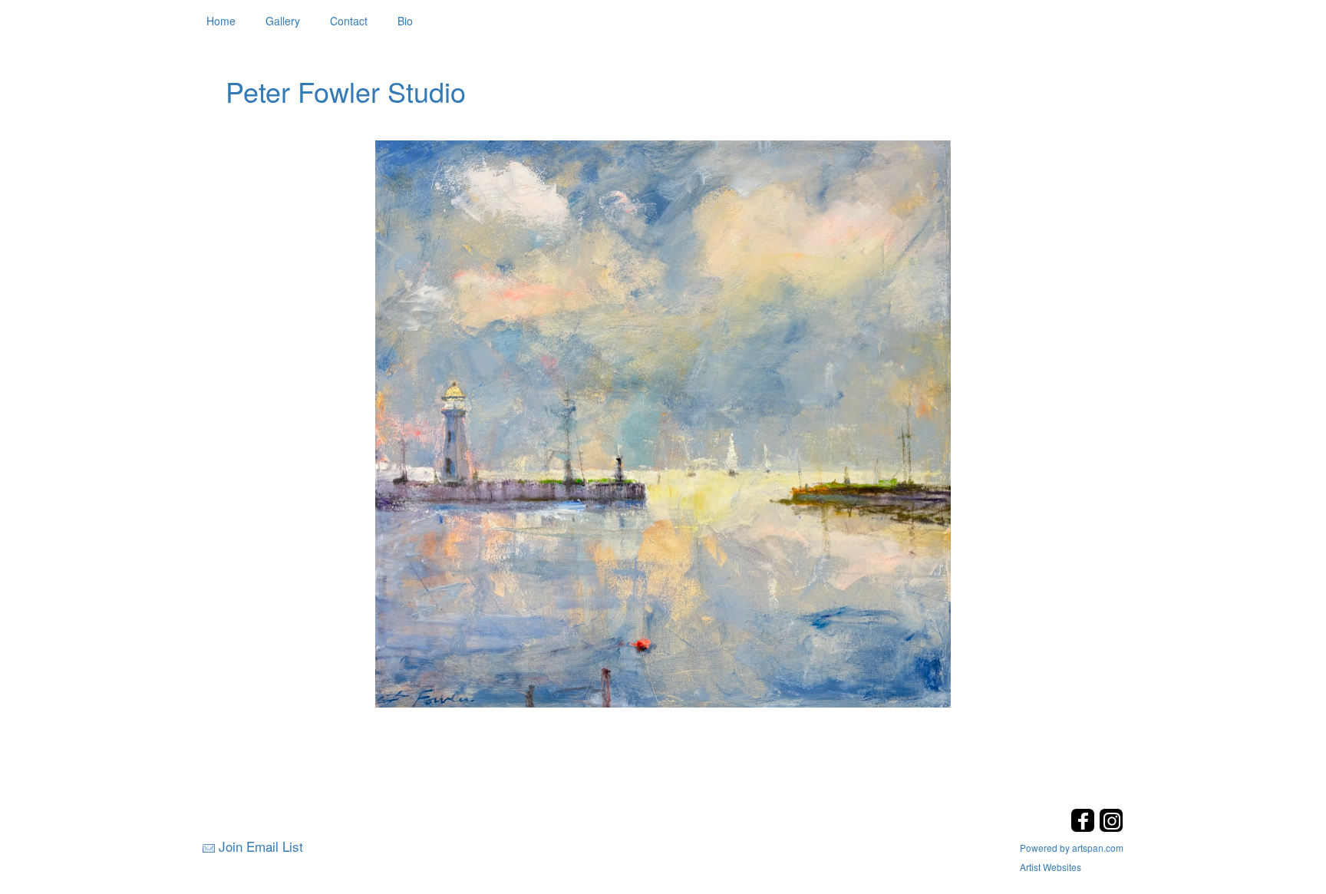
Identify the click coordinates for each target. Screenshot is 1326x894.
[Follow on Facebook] (1084, 827)
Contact (349, 20)
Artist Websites (1050, 866)
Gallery (283, 20)
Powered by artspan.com (1071, 847)
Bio (405, 20)
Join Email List (261, 846)
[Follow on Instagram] (1111, 827)
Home (221, 20)
